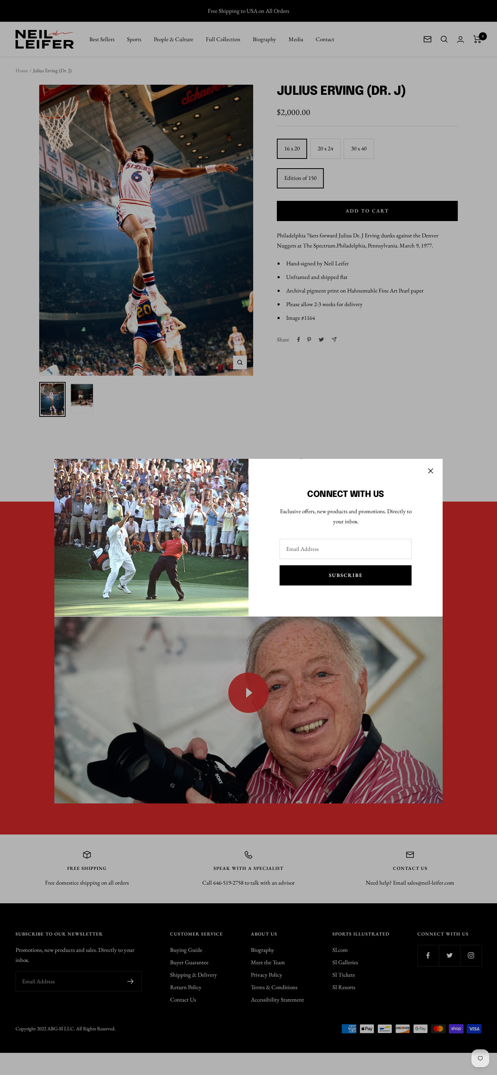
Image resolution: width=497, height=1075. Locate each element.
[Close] (430, 471)
